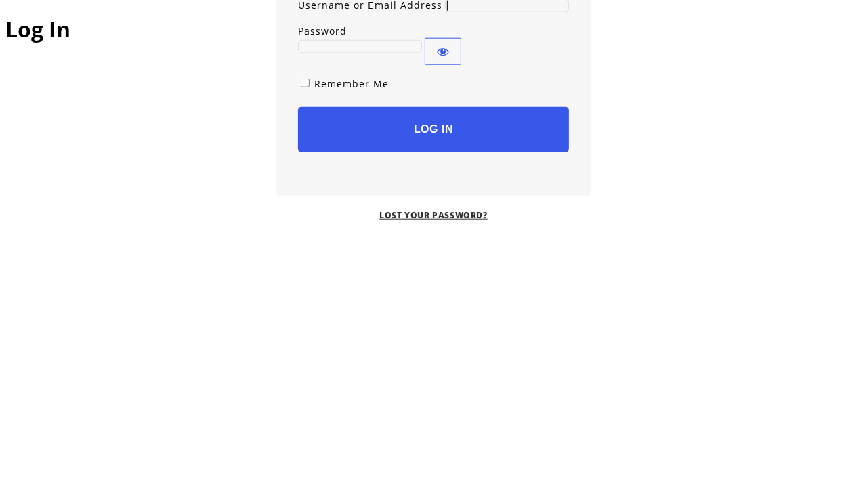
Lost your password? (433, 214)
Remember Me (351, 83)
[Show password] (443, 50)
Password (322, 30)
